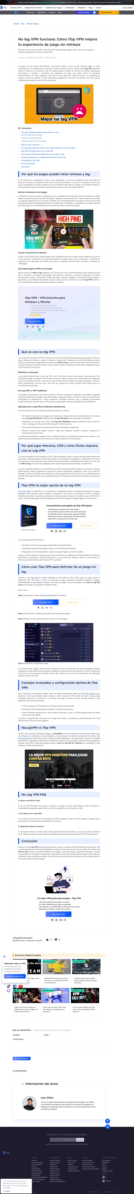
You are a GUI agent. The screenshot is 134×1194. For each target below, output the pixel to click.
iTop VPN (34, 578)
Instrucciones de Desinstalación (90, 1169)
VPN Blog (70, 1164)
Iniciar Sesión (128, 8)
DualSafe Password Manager (39, 1177)
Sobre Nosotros (106, 1160)
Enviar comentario (22, 1058)
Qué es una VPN (72, 1160)
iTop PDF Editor (35, 1175)
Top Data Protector (36, 1173)
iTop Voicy (34, 1167)
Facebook (108, 1181)
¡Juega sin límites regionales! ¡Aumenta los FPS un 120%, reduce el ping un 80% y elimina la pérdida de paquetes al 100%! (69, 2)
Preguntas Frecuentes (88, 1162)
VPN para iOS (53, 1167)
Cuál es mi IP (71, 1162)
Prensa (104, 1164)
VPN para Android (55, 1169)
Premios (104, 1167)
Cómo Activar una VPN (88, 1167)
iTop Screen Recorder (37, 1162)
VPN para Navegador (56, 1179)
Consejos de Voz (72, 1169)
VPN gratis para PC (25, 738)
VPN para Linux (54, 1177)
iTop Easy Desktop (36, 1164)
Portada (16, 24)
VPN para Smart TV (55, 1175)
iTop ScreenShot (35, 1169)
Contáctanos (105, 1162)
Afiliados (104, 1169)
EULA (120, 1191)
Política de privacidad (109, 1191)
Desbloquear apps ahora (14, 976)
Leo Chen (21, 57)
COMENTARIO (18, 1039)
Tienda (98, 8)
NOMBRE (17, 1035)
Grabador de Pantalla (73, 1171)
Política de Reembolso (94, 1191)
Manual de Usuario (87, 1164)
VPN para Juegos (33, 24)
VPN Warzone (90, 694)
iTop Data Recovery (36, 1171)
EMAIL (47, 1035)
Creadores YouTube (107, 1171)
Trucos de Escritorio (73, 1167)
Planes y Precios (35, 1181)
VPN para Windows (55, 1160)
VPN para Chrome (55, 1171)
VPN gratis (47, 595)
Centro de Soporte (87, 1160)
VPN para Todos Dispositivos (57, 1181)
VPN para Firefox (54, 1173)
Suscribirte (80, 1140)
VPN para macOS (54, 1162)
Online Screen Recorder (38, 1179)
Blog (59, 12)
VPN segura (26, 491)
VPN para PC (53, 1164)
